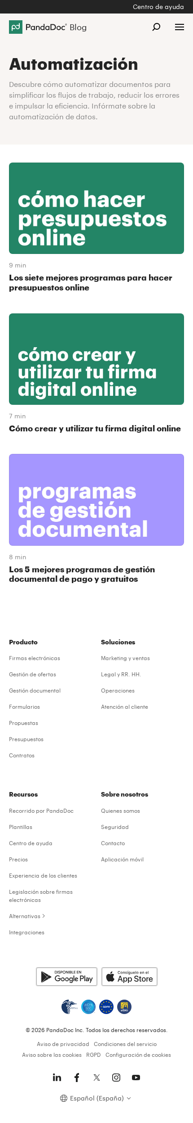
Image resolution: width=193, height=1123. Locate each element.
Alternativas (24, 916)
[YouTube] (136, 1077)
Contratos (22, 755)
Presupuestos (26, 739)
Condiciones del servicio (125, 1044)
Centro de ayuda (158, 6)
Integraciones (26, 932)
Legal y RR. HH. (121, 674)
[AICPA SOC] (88, 1007)
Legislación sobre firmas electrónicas (41, 895)
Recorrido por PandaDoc (41, 810)
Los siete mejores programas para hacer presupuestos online (90, 282)
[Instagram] (116, 1077)
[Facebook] (76, 1077)
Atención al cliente (124, 706)
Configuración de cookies (138, 1054)
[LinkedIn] (57, 1077)
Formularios (24, 706)
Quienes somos (120, 810)
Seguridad (115, 827)
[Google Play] (66, 976)
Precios (18, 859)
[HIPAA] (69, 1007)
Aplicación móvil (122, 859)
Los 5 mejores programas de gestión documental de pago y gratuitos (82, 574)
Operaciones (118, 690)
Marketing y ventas (125, 658)
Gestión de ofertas (32, 674)
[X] (96, 1077)
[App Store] (129, 976)
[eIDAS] (124, 1007)
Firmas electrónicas (34, 658)
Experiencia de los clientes (43, 875)
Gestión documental (35, 690)
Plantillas (20, 827)
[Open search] (156, 27)
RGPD (93, 1054)
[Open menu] (180, 27)
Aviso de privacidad (63, 1044)
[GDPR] (106, 1007)
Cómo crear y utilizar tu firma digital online (95, 428)
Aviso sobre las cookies (52, 1054)
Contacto (113, 843)
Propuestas (23, 723)
